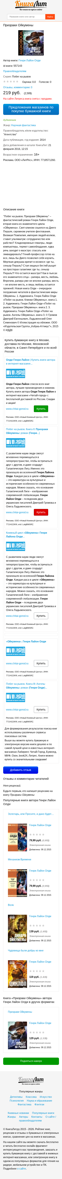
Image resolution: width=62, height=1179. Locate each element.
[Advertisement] (31, 185)
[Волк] (17, 928)
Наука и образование (39, 1100)
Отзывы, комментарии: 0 (17, 87)
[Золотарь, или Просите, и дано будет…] (17, 837)
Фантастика (24, 1104)
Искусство (46, 1097)
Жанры (11, 1116)
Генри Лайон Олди (30, 60)
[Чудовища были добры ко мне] (17, 974)
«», (26, 641)
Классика (31, 1097)
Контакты (36, 1116)
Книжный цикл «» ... (26, 534)
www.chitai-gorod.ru (17, 408)
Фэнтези (39, 1104)
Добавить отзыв (20, 770)
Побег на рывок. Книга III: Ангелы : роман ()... (26, 686)
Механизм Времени (19, 859)
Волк (11, 905)
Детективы (16, 1097)
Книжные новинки (18, 1113)
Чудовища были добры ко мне (26, 950)
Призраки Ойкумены (20, 1012)
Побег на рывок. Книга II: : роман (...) (27, 431)
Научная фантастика (23, 125)
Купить (41, 408)
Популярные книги (43, 1113)
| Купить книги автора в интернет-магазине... (30, 361)
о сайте (21, 1168)
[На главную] (31, 6)
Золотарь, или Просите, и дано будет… (31, 814)
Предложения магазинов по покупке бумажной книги (31, 109)
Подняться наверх (31, 1061)
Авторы (23, 1116)
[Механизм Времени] (17, 883)
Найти (50, 17)
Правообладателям (14, 71)
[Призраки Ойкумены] (17, 1035)
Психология (17, 1100)
